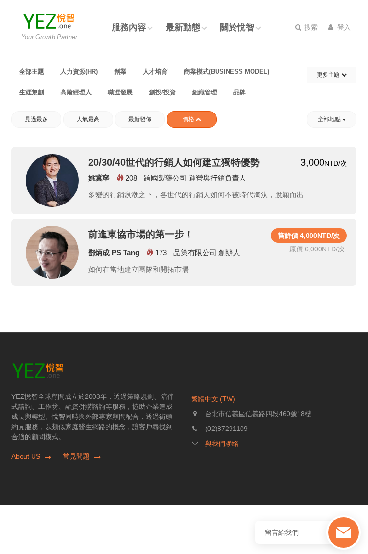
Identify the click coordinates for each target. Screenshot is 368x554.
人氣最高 (88, 119)
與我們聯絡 (222, 443)
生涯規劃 (31, 92)
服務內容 (129, 27)
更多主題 (329, 74)
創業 (120, 71)
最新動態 (183, 27)
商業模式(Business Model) (226, 71)
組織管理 (204, 92)
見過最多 (36, 119)
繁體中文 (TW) (213, 399)
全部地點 (330, 119)
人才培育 (155, 71)
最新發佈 (139, 119)
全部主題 (31, 71)
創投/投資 (162, 92)
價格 (189, 119)
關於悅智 (237, 27)
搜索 (310, 27)
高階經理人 (76, 92)
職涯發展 (120, 92)
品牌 (239, 92)
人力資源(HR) (79, 71)
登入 (343, 27)
